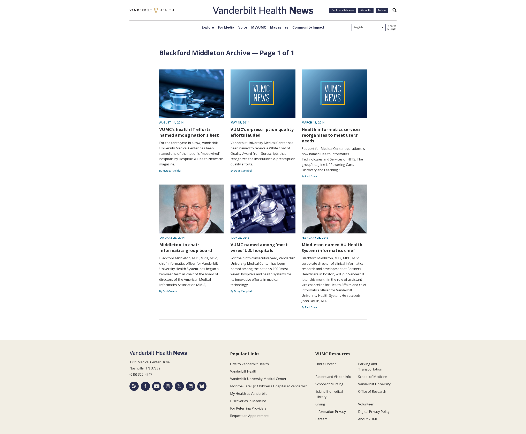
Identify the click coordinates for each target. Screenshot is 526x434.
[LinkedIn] (190, 386)
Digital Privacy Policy (374, 411)
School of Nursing (329, 384)
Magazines (279, 27)
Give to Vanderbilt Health (249, 364)
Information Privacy (330, 411)
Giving (320, 404)
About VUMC (368, 419)
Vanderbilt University (374, 384)
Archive (382, 10)
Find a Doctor (325, 364)
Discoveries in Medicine (248, 401)
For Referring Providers (248, 408)
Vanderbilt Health (243, 371)
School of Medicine (372, 376)
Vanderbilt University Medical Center (258, 378)
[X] (179, 386)
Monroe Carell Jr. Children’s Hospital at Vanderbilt (268, 386)
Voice (242, 27)
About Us (365, 10)
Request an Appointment (249, 415)
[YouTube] (156, 386)
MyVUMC (258, 27)
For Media (226, 27)
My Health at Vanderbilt (248, 393)
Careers (321, 419)
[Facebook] (145, 386)
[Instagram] (168, 386)
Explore (208, 27)
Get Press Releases (342, 10)
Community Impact (308, 27)
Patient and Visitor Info (333, 376)
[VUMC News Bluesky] (201, 386)
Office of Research (372, 391)
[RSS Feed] (134, 386)
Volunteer (366, 404)
